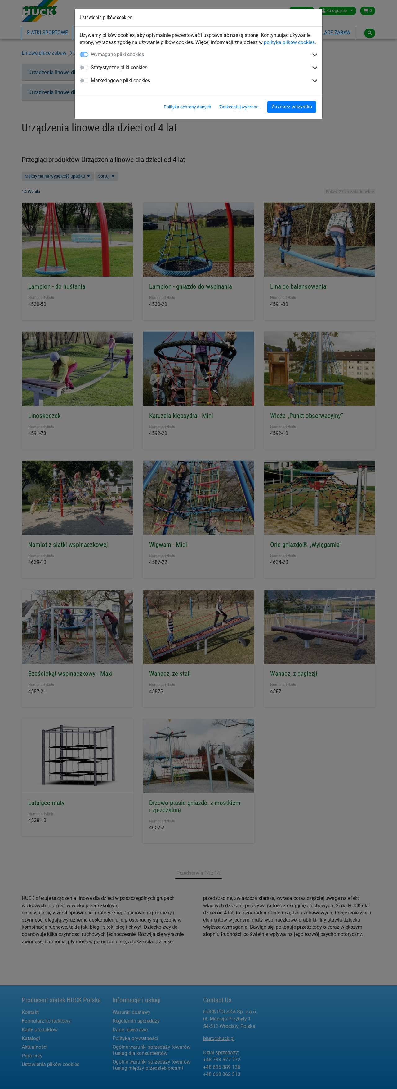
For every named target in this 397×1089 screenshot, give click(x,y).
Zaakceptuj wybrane (238, 106)
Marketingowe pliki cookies (120, 80)
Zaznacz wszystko (291, 107)
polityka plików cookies (289, 42)
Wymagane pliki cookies (117, 54)
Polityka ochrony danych (187, 106)
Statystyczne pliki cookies (119, 67)
